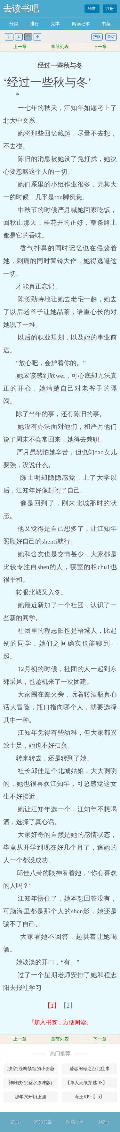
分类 (13, 23)
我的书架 (43, 1122)
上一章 (20, 46)
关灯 (111, 36)
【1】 (52, 1005)
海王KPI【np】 (89, 1096)
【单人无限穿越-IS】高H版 (91, 1082)
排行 (34, 23)
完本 (55, 23)
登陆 (92, 8)
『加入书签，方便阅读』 (60, 1022)
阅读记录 (81, 23)
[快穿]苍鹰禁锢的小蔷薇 (30, 1068)
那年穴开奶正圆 (30, 1096)
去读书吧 (21, 8)
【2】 (68, 1005)
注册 (110, 8)
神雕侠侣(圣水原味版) (30, 1082)
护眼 (97, 36)
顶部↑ (104, 1122)
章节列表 (60, 46)
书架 (106, 23)
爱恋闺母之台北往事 (89, 1068)
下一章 (100, 46)
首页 (15, 1122)
